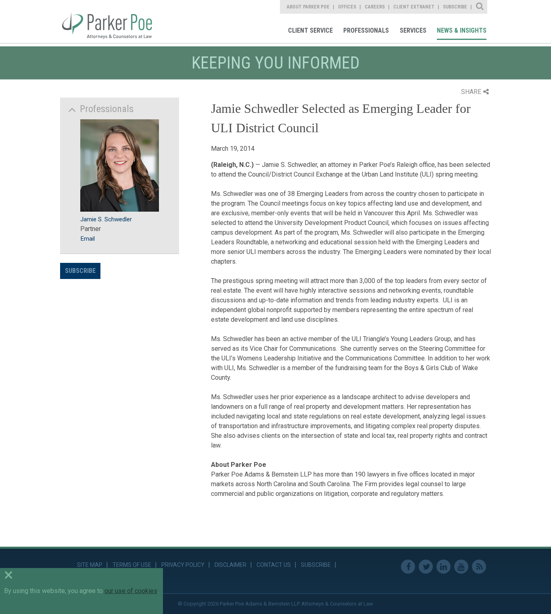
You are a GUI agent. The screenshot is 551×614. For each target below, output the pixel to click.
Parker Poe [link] (111, 21)
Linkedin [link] (443, 567)
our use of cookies (130, 591)
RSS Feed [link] (479, 567)
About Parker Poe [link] (308, 7)
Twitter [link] (426, 567)
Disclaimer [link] (230, 565)
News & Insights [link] (461, 30)
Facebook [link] (408, 567)
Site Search (480, 7)
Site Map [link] (89, 565)
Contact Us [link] (274, 565)
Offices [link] (347, 7)
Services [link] (413, 30)
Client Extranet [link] (413, 7)
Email (87, 238)
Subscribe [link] (455, 7)
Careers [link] (375, 7)
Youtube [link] (461, 567)
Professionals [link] (366, 30)
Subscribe (80, 271)
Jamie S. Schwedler (106, 219)
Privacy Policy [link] (183, 565)
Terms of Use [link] (132, 565)
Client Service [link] (310, 30)
